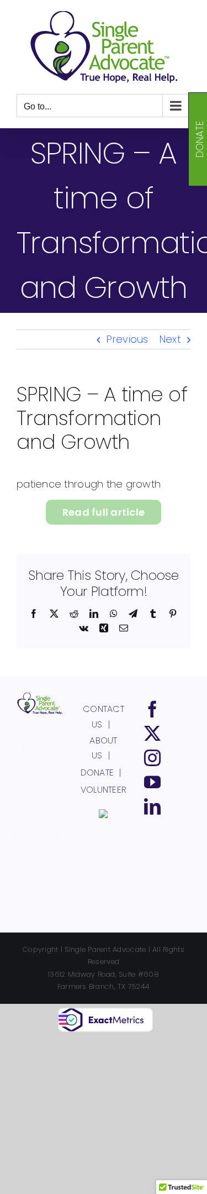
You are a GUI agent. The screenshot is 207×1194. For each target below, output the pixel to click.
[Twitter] (152, 733)
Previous (127, 339)
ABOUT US (103, 748)
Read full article (103, 512)
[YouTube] (152, 782)
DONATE (97, 772)
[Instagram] (152, 758)
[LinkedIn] (152, 806)
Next (170, 339)
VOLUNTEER (103, 789)
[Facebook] (152, 709)
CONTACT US (103, 717)
